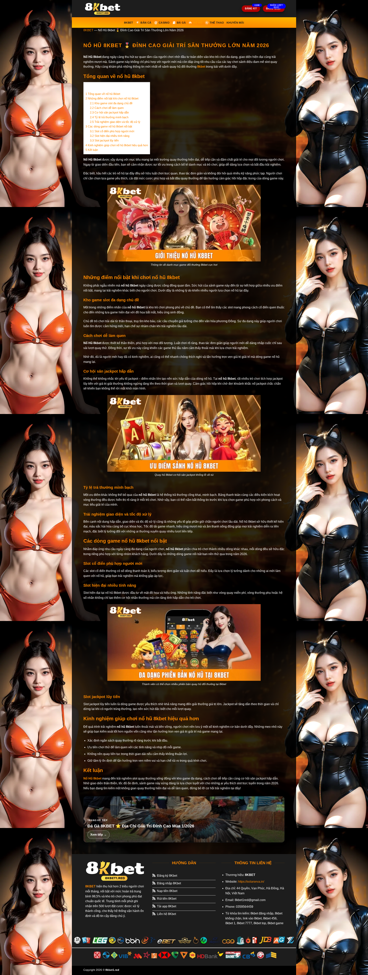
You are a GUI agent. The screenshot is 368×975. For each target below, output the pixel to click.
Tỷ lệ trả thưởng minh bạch (109, 117)
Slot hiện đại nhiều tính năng (109, 135)
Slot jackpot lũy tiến (104, 140)
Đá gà (181, 22)
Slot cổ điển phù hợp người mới (112, 131)
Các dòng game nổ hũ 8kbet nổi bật (108, 126)
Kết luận (91, 149)
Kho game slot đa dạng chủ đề (111, 103)
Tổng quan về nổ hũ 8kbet (102, 93)
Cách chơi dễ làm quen (107, 107)
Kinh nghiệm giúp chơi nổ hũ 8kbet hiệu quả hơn (116, 145)
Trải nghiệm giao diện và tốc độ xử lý (115, 121)
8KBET (88, 30)
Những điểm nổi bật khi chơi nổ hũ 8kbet (111, 98)
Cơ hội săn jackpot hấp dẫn (109, 112)
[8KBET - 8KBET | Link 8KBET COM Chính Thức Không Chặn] (102, 8)
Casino (164, 22)
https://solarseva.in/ (251, 881)
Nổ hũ (197, 22)
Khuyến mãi (235, 22)
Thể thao (217, 22)
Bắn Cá (145, 22)
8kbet (128, 22)
